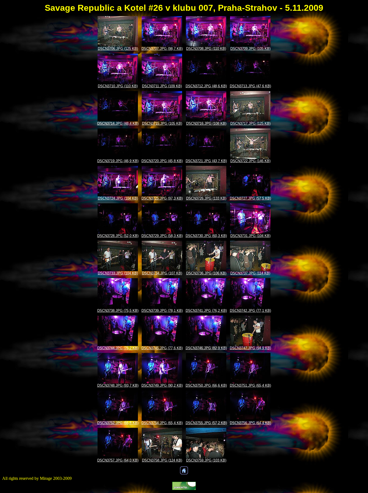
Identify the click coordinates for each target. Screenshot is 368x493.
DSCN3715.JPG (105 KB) (162, 123)
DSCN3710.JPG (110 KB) (118, 86)
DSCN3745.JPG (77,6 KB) (162, 348)
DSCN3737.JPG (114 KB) (250, 273)
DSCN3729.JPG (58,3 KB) (162, 236)
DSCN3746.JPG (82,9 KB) (206, 348)
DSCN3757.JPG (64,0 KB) (117, 460)
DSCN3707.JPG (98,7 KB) (162, 49)
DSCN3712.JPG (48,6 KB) (206, 86)
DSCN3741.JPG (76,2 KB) (206, 311)
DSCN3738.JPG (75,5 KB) (117, 311)
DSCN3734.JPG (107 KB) (162, 273)
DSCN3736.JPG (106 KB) (206, 273)
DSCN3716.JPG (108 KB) (206, 123)
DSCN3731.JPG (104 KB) (250, 236)
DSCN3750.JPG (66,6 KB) (206, 385)
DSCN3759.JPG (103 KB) (206, 460)
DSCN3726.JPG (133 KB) (206, 198)
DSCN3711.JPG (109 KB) (162, 86)
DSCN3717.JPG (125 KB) (250, 123)
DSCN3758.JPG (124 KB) (162, 460)
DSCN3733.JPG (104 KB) (118, 273)
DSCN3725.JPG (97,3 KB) (162, 198)
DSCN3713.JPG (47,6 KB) (250, 86)
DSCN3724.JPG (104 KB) (118, 198)
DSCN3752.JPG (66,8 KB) (117, 423)
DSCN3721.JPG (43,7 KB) (206, 161)
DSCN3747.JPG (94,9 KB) (250, 348)
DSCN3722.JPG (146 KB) (250, 161)
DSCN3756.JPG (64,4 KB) (250, 423)
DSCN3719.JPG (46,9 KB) (117, 161)
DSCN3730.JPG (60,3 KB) (206, 236)
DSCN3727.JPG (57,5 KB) (250, 198)
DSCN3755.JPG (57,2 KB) (206, 423)
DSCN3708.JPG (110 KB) (206, 49)
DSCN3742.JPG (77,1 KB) (250, 311)
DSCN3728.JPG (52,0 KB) (117, 236)
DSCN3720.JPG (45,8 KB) (162, 161)
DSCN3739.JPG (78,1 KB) (162, 311)
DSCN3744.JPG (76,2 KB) (117, 348)
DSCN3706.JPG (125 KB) (118, 49)
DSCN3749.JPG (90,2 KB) (162, 385)
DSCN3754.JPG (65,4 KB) (162, 423)
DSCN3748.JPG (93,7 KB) (117, 385)
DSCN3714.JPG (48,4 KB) (117, 123)
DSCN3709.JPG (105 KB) (250, 49)
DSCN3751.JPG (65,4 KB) (250, 385)
